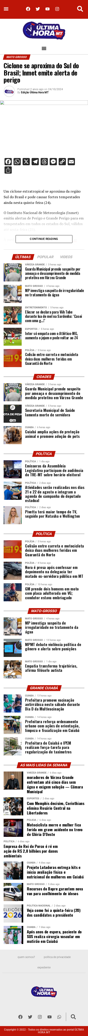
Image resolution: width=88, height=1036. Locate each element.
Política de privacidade (57, 957)
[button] (6, 9)
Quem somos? (26, 957)
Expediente (44, 967)
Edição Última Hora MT (35, 92)
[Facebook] (28, 9)
